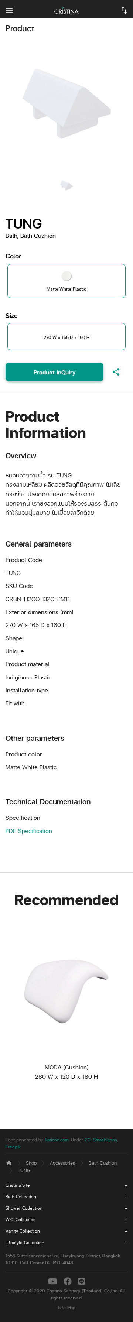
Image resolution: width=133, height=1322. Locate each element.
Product (20, 28)
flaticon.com (57, 1140)
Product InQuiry (54, 372)
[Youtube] (54, 1281)
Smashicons (105, 1140)
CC (88, 1140)
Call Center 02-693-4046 (46, 1263)
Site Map (66, 1307)
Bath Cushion (103, 1162)
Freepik (13, 1147)
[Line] (81, 1281)
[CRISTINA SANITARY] (66, 9)
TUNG (24, 1170)
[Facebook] (69, 1281)
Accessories (62, 1162)
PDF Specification (29, 830)
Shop (31, 1162)
